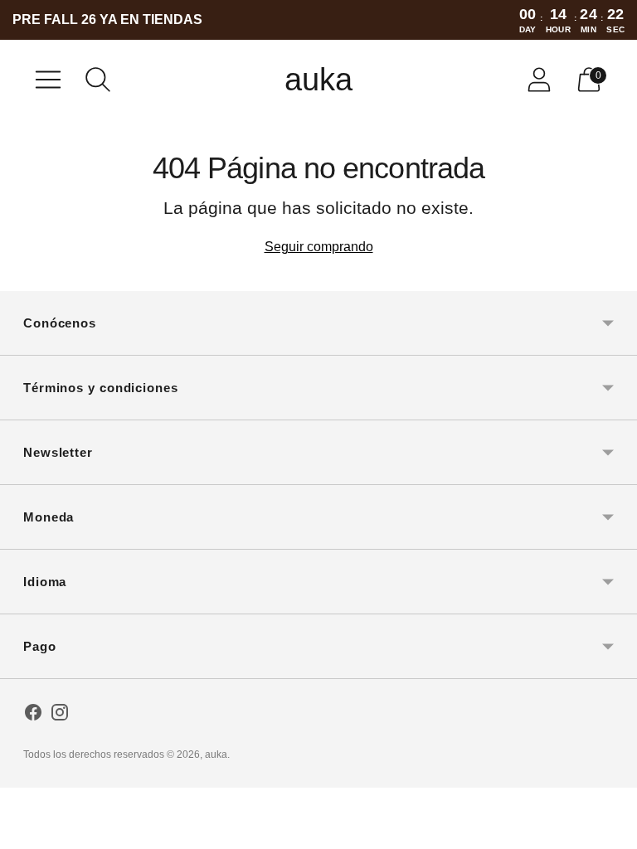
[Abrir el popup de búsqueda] (98, 79)
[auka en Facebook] (33, 715)
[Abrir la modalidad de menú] (48, 79)
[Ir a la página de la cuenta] (539, 79)
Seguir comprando (319, 247)
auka (216, 754)
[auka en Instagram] (60, 715)
